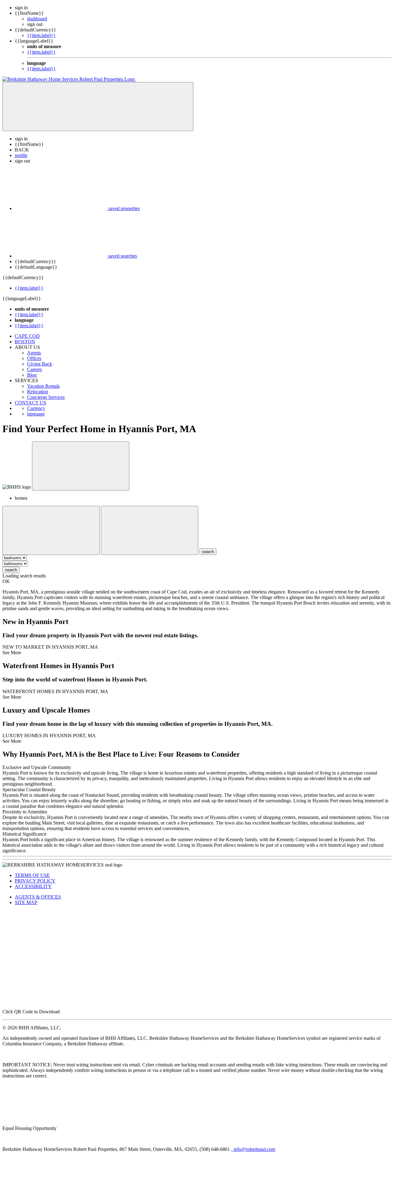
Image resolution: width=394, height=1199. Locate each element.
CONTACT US (30, 402)
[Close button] (80, 465)
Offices (34, 358)
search (11, 570)
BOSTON (25, 341)
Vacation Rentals (43, 386)
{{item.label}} (41, 35)
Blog (32, 375)
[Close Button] (51, 530)
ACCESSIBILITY (33, 886)
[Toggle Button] (97, 106)
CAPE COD (27, 336)
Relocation (37, 391)
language (36, 413)
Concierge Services (46, 397)
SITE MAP (26, 902)
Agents (34, 352)
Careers (34, 369)
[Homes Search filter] (149, 530)
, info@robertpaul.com (253, 1149)
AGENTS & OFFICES (38, 896)
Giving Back (39, 363)
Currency (36, 408)
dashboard (37, 18)
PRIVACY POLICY (35, 880)
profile (21, 155)
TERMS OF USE (32, 875)
